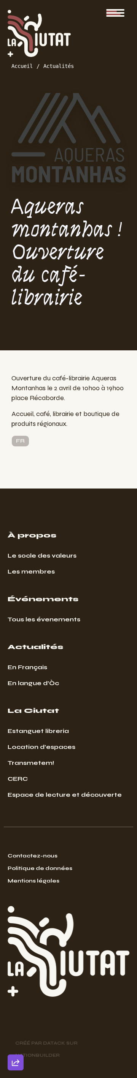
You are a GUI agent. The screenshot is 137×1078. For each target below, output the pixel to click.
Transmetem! (31, 762)
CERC (18, 778)
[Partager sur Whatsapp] (16, 1044)
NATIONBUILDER (37, 1055)
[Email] (16, 979)
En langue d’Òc (33, 683)
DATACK (54, 1043)
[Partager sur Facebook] (16, 1023)
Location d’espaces (41, 746)
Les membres (31, 571)
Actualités (58, 66)
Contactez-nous (32, 856)
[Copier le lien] (16, 958)
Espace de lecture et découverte (65, 794)
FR (20, 441)
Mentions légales (33, 881)
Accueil (22, 66)
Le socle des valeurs (42, 555)
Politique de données (40, 868)
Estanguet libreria (38, 730)
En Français (27, 667)
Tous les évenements (44, 619)
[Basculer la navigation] (115, 13)
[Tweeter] (16, 1001)
